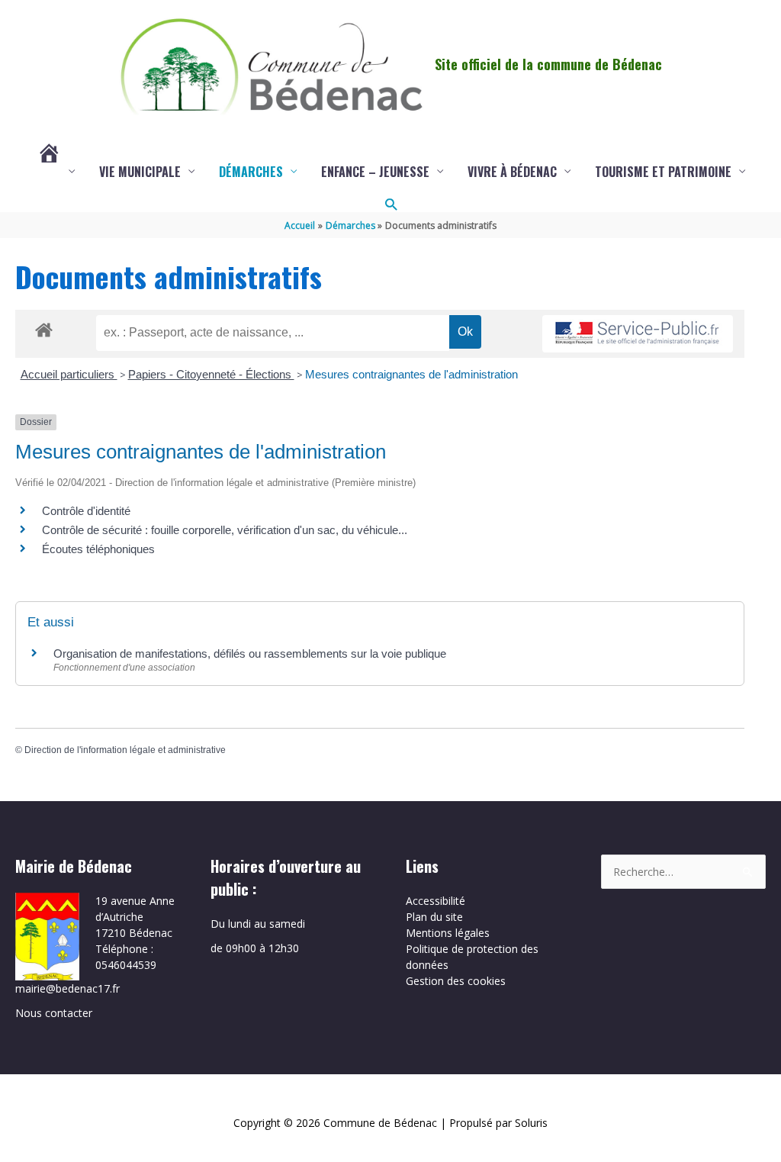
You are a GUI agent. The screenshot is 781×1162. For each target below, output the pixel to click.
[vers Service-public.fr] (637, 333)
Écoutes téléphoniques (98, 548)
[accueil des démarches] (44, 327)
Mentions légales (448, 932)
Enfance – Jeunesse (375, 172)
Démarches (251, 172)
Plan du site (434, 916)
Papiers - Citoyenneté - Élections (211, 374)
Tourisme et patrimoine (663, 172)
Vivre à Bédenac (512, 172)
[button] (391, 204)
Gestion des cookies (456, 981)
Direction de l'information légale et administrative (125, 750)
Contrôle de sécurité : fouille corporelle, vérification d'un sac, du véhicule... (224, 529)
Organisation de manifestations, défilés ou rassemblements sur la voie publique (249, 653)
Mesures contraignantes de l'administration (411, 374)
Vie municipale (140, 172)
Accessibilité (435, 900)
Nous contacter (53, 1013)
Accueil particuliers (69, 374)
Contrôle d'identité (86, 510)
